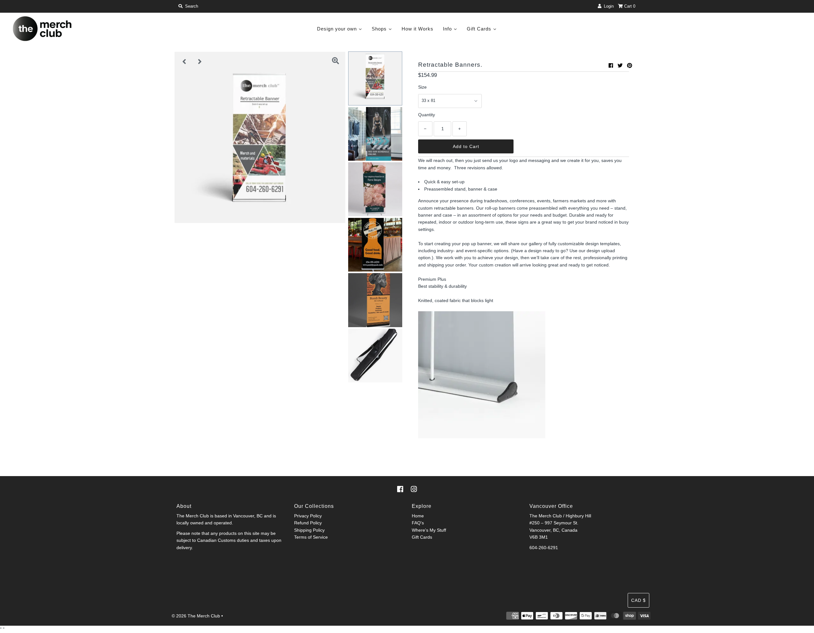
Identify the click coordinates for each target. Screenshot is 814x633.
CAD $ (638, 600)
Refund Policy (308, 522)
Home (418, 515)
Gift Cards (422, 537)
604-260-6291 (543, 547)
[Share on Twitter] (620, 65)
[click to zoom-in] (335, 62)
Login (607, 6)
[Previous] (184, 62)
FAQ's (418, 522)
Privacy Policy (308, 515)
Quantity (426, 114)
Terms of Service (311, 537)
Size (422, 87)
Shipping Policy (309, 530)
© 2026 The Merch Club (196, 615)
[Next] (200, 62)
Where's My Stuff (429, 530)
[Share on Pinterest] (629, 65)
